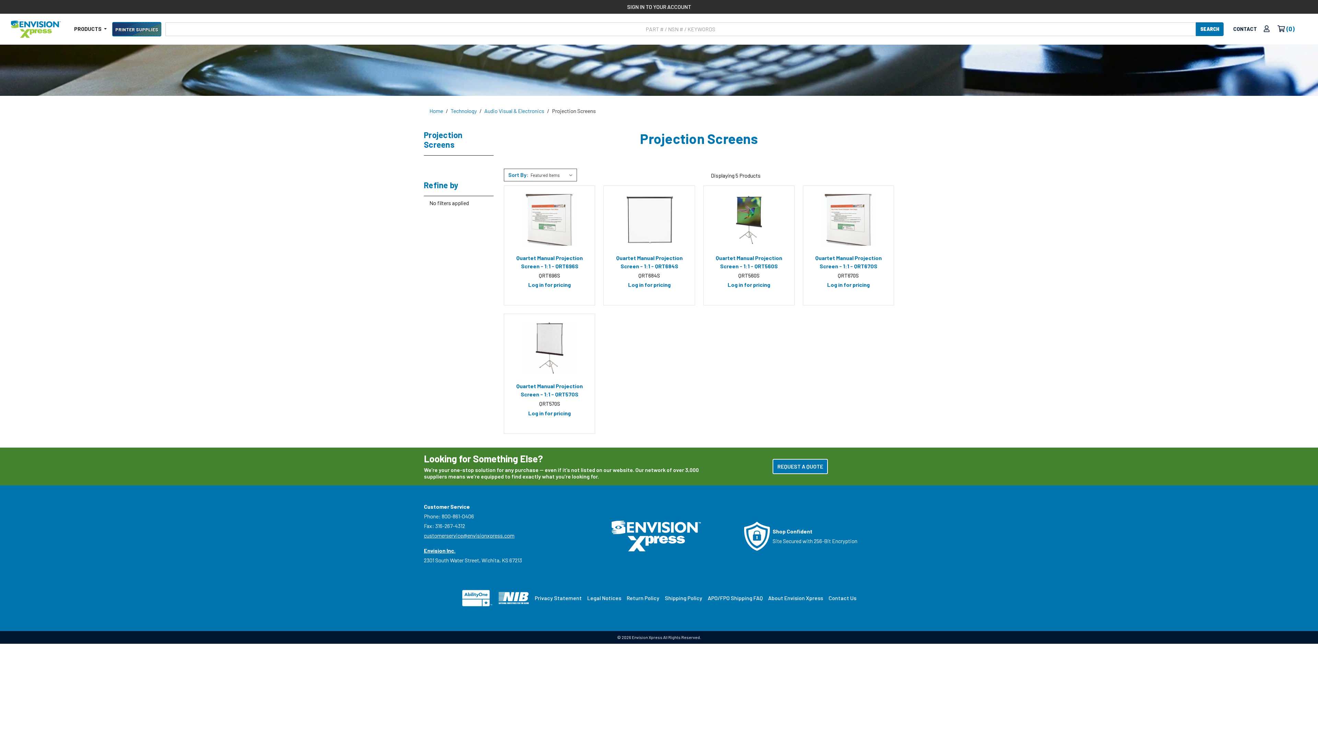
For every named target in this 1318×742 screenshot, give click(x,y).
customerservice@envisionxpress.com (469, 535)
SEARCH (1209, 29)
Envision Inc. (439, 550)
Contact (1245, 29)
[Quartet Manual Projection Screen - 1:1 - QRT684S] (649, 220)
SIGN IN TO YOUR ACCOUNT (659, 6)
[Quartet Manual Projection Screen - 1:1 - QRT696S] (549, 220)
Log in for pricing (549, 284)
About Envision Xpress (795, 598)
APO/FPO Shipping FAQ (735, 598)
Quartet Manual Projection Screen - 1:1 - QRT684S (649, 262)
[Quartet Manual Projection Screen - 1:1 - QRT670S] (848, 220)
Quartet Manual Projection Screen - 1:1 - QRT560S (749, 262)
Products (88, 29)
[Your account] (1267, 29)
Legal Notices (604, 598)
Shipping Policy (683, 598)
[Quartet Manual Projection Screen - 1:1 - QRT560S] (749, 220)
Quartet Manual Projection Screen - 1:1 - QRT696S (549, 262)
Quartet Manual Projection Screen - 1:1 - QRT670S (848, 262)
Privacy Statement (558, 598)
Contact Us (842, 598)
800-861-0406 (458, 516)
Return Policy (643, 598)
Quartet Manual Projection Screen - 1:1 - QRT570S (549, 390)
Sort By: (518, 174)
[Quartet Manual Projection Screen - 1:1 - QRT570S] (549, 348)
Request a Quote (800, 466)
